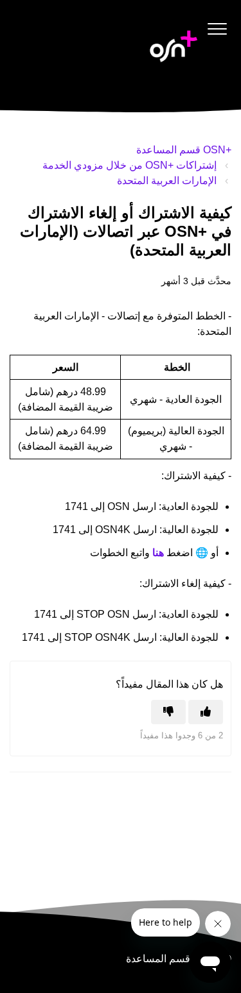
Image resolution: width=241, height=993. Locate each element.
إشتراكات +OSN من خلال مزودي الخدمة (129, 165)
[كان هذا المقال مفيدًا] (205, 712)
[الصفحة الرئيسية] (173, 46)
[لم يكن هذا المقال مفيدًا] (168, 712)
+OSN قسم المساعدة (183, 149)
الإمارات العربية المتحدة (167, 180)
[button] (216, 28)
